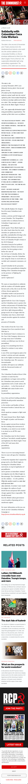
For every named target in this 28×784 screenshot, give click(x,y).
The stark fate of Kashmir (13, 620)
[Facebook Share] (2, 72)
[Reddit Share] (10, 72)
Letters (13, 570)
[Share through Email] (21, 72)
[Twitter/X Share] (6, 72)
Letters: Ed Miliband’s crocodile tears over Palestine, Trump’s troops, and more (13, 577)
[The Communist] (11, 4)
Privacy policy (17, 779)
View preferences (14, 775)
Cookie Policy (9, 779)
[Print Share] (2, 76)
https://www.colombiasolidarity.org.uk (13, 514)
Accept (14, 767)
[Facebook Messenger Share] (17, 72)
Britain (3, 570)
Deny (14, 771)
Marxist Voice (11, 661)
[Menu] (25, 2)
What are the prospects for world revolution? (12, 665)
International (18, 40)
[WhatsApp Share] (14, 72)
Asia (2, 617)
